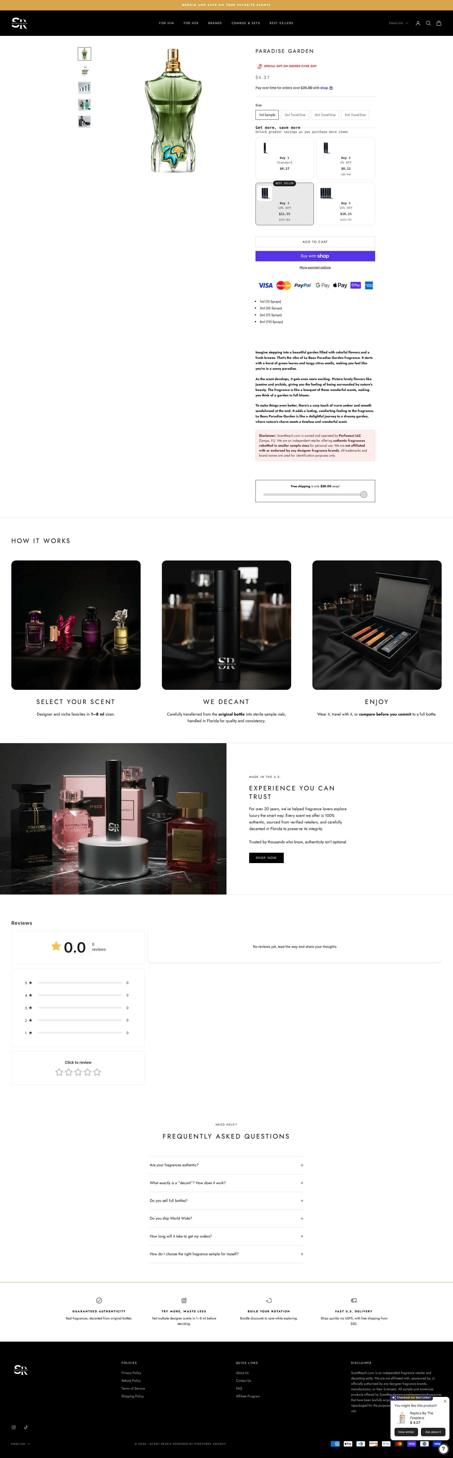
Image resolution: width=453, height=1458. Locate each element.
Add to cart (315, 242)
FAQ (239, 1388)
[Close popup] (445, 1401)
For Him (166, 23)
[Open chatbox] (443, 1449)
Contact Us (243, 1380)
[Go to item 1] (84, 53)
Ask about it (433, 1432)
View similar (406, 1432)
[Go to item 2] (84, 70)
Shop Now (266, 858)
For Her (191, 23)
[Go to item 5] (84, 121)
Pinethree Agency (210, 1444)
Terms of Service (133, 1388)
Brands (215, 23)
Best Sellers (282, 23)
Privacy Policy (131, 1372)
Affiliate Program (248, 1396)
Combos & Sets (246, 23)
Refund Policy (131, 1380)
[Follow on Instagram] (13, 1427)
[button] (78, 982)
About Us (242, 1372)
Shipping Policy (133, 1396)
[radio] (285, 158)
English (396, 23)
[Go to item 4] (84, 104)
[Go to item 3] (84, 87)
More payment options (315, 267)
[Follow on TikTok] (26, 1427)
